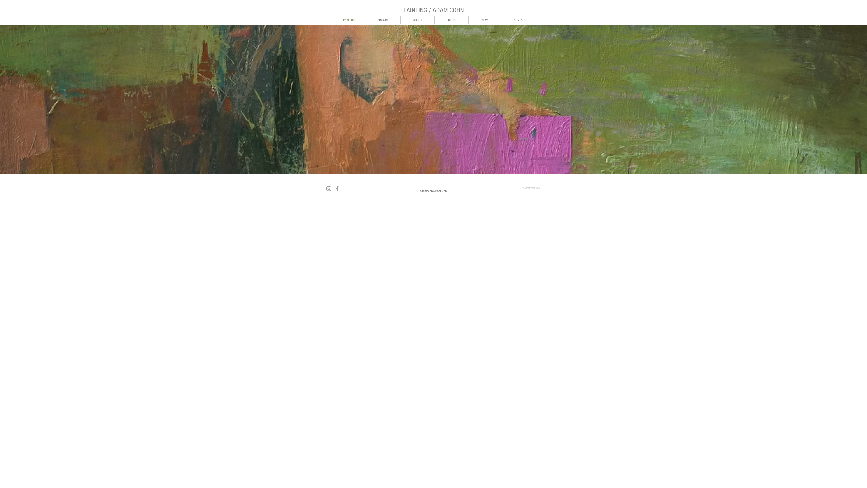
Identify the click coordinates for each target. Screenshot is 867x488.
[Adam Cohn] (329, 188)
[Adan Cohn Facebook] (337, 188)
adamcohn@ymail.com (433, 191)
